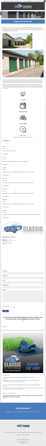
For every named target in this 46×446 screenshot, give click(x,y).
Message (4, 289)
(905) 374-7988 (26, 1)
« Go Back (4, 326)
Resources (29, 432)
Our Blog (39, 432)
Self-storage (17, 432)
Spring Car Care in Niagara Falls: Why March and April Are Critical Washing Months (21, 384)
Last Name (5, 275)
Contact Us (23, 414)
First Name (5, 271)
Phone (3, 280)
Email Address (5, 285)
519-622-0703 (36, 1)
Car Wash (11, 432)
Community (24, 432)
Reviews (35, 432)
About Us (6, 432)
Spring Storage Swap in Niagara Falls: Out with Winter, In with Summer (18, 377)
